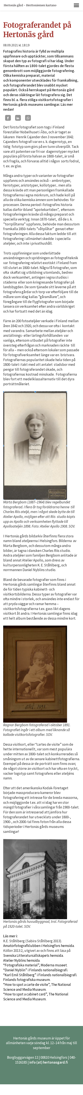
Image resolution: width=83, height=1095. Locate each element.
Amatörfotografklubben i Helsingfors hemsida (38, 945)
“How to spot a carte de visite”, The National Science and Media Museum (37, 987)
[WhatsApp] (28, 118)
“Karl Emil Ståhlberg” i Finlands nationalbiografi (39, 975)
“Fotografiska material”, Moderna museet (35, 965)
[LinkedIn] (18, 118)
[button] (76, 5)
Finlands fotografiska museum (26, 979)
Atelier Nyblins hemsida (21, 960)
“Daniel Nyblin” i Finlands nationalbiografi (35, 970)
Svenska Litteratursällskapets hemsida (33, 955)
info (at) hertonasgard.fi (48, 1062)
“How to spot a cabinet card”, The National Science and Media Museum (35, 996)
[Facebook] (8, 118)
